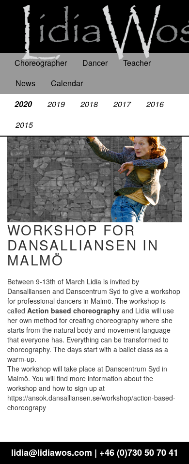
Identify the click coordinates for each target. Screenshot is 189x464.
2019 (56, 103)
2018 (89, 103)
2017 (122, 103)
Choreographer (41, 62)
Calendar (67, 83)
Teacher (137, 62)
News (25, 83)
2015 (24, 124)
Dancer (95, 62)
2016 (155, 103)
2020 (23, 103)
